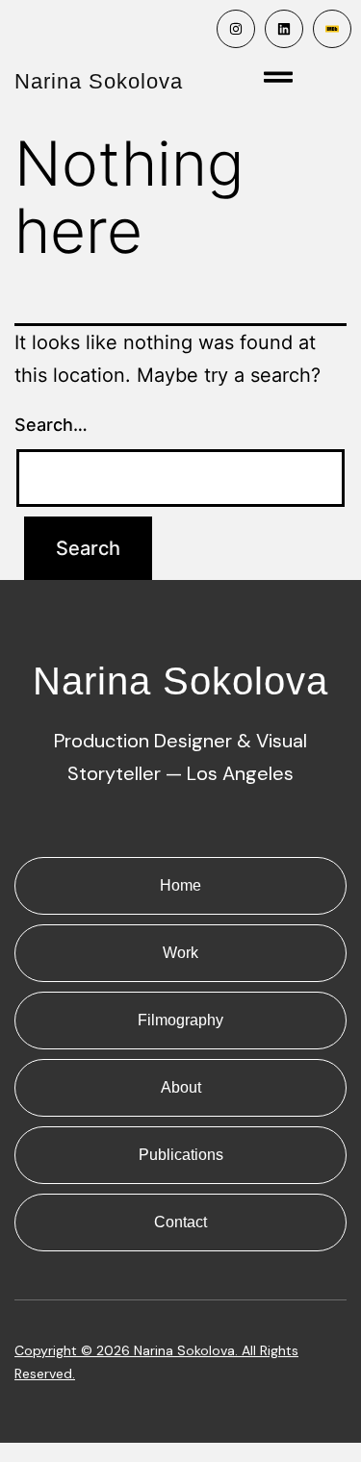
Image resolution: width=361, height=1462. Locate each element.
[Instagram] (236, 29)
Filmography (180, 1020)
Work (180, 953)
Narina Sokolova (98, 81)
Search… (51, 425)
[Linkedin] (284, 29)
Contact (180, 1222)
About (181, 1087)
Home (180, 885)
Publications (181, 1155)
